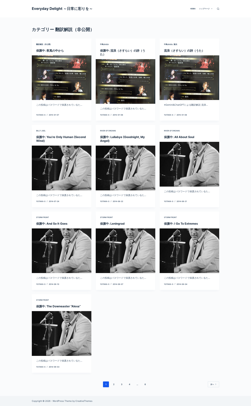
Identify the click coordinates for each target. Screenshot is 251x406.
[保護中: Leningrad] (125, 250)
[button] (212, 8)
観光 (175, 44)
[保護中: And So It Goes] (61, 250)
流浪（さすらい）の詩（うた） (184, 50)
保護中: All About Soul (179, 137)
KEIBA (193, 9)
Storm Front (42, 217)
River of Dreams (108, 131)
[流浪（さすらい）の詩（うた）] (189, 77)
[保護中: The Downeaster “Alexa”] (61, 333)
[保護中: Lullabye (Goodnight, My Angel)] (125, 168)
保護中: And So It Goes (51, 223)
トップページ (204, 9)
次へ (212, 384)
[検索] (218, 9)
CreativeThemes (83, 401)
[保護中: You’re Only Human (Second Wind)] (61, 168)
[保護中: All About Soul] (189, 164)
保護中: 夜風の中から (50, 50)
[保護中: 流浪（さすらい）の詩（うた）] (125, 81)
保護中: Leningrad (112, 223)
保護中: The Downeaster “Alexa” (58, 306)
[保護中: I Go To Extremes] (189, 250)
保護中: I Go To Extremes (181, 223)
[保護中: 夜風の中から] (61, 77)
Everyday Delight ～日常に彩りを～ (62, 8)
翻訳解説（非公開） (44, 44)
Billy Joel (41, 131)
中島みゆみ (104, 44)
